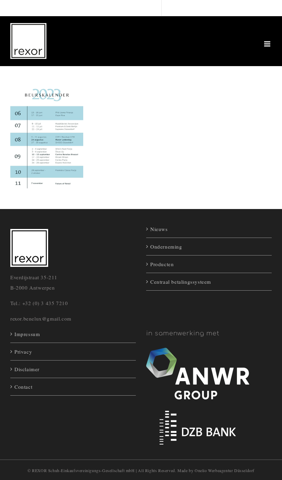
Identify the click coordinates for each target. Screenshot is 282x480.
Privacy (23, 351)
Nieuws (159, 229)
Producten (162, 264)
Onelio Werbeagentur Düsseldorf (224, 470)
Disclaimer (27, 369)
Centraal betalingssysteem (180, 281)
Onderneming (166, 246)
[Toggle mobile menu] (268, 44)
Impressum (27, 334)
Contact (23, 386)
